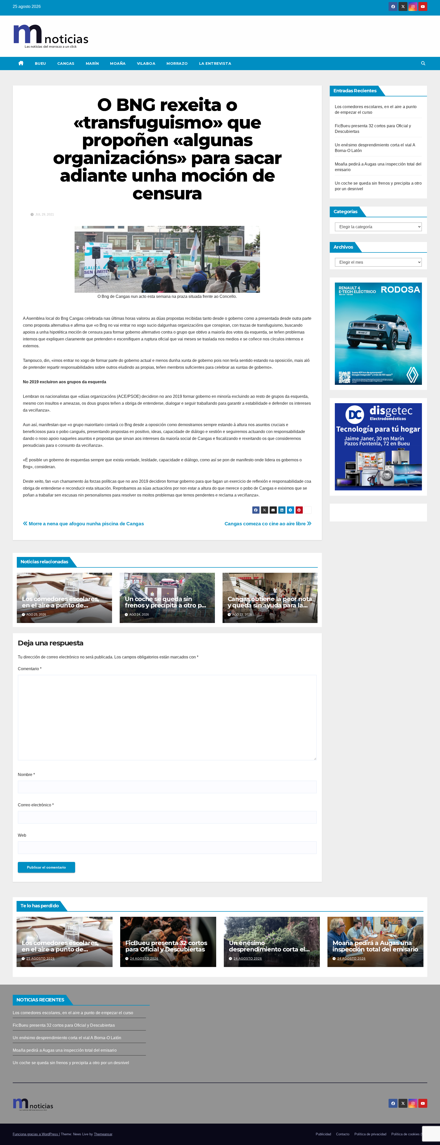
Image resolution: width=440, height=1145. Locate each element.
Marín (92, 63)
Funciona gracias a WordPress (36, 1134)
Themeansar (103, 1134)
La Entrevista (215, 63)
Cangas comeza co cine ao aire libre (266, 523)
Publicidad (323, 1134)
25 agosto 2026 (40, 958)
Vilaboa (146, 63)
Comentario (30, 669)
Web (22, 835)
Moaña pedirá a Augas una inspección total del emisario (375, 946)
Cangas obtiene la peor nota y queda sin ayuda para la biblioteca (270, 605)
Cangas (66, 63)
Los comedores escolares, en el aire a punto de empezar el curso (60, 605)
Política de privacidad (370, 1134)
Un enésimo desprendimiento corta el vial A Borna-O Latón (267, 949)
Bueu (40, 63)
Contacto (342, 1134)
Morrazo (177, 63)
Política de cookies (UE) (409, 1134)
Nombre (26, 774)
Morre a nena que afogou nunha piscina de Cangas (86, 523)
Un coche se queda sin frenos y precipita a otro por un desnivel (166, 605)
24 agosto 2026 (144, 958)
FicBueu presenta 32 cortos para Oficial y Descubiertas (166, 946)
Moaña (118, 63)
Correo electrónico (36, 805)
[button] (423, 63)
